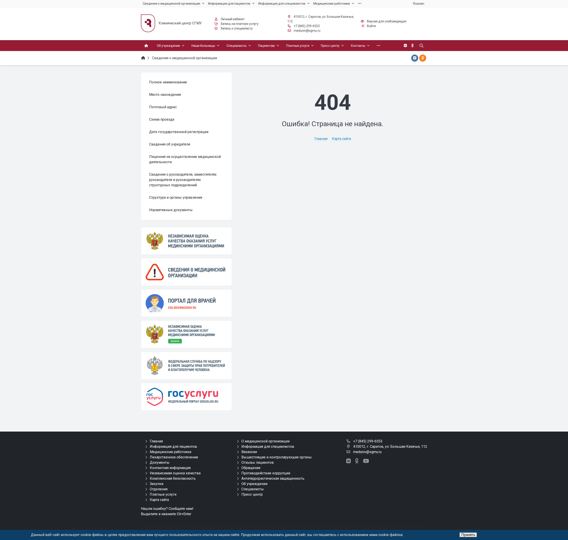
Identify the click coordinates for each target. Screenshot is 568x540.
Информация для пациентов (173, 446)
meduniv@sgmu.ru (307, 30)
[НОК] (186, 240)
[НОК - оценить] (186, 334)
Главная (320, 139)
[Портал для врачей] (186, 303)
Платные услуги (163, 494)
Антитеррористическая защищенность (272, 478)
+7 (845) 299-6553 (307, 26)
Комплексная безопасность (173, 478)
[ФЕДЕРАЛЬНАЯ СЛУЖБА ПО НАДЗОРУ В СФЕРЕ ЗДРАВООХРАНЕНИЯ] (186, 365)
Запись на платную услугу (239, 24)
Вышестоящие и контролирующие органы (276, 457)
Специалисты (252, 489)
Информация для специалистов (267, 446)
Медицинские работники (170, 452)
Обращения (250, 468)
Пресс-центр (252, 494)
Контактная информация (170, 468)
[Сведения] (186, 271)
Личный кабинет (233, 19)
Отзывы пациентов (257, 462)
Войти (371, 26)
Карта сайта (341, 139)
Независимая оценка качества (175, 473)
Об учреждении (254, 484)
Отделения (159, 489)
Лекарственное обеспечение (174, 457)
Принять (468, 535)
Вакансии (249, 452)
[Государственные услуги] (186, 396)
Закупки (156, 484)
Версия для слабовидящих (386, 21)
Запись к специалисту (237, 28)
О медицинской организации (265, 441)
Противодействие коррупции (265, 473)
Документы (160, 462)
